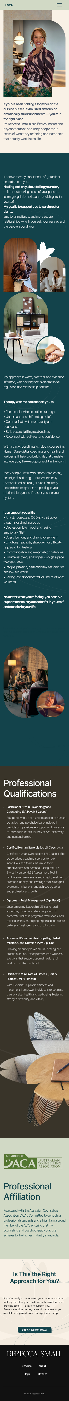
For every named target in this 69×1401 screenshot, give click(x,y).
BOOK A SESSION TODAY (34, 1330)
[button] (58, 5)
